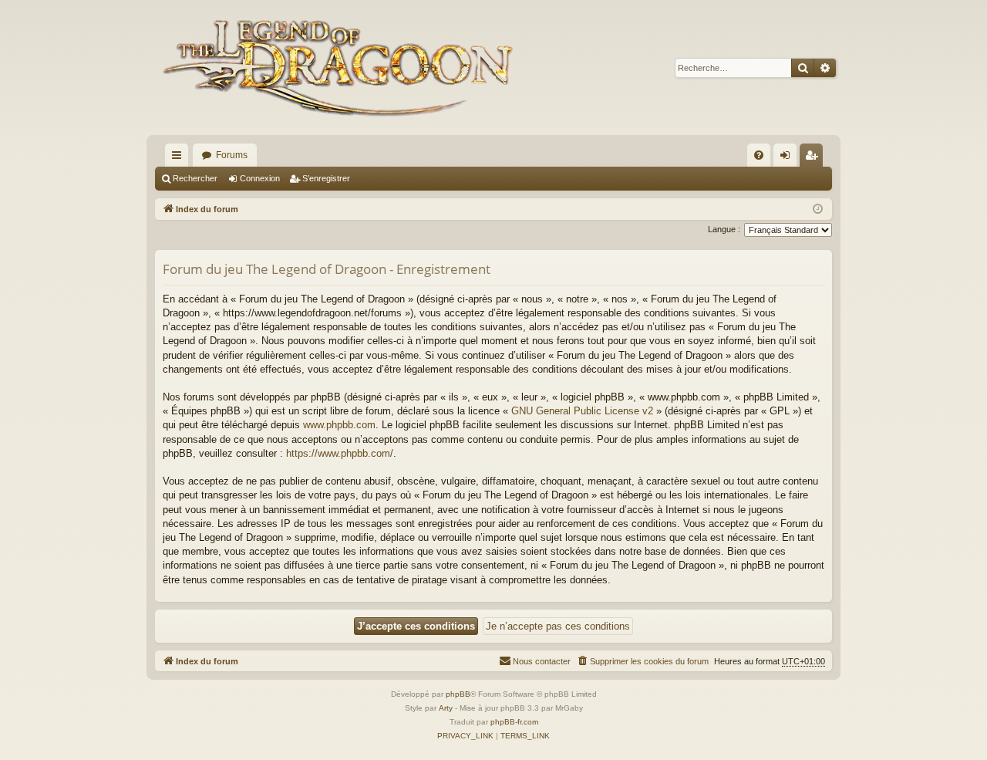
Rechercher (195, 178)
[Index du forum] (342, 67)
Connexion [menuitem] (788, 158)
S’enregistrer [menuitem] (814, 158)
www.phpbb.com (339, 425)
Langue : (724, 229)
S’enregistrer (326, 178)
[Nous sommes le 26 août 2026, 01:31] (818, 209)
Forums (232, 155)
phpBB (458, 694)
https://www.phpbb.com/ (339, 453)
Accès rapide (179, 158)
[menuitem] (758, 155)
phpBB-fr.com (514, 722)
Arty (446, 708)
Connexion (260, 178)
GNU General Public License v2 (582, 411)
